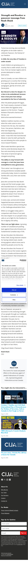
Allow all (14, 290)
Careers (3, 498)
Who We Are (4, 490)
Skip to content (22, 25)
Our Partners (4, 495)
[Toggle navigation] (25, 4)
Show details (20, 285)
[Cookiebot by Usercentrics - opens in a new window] (20, 260)
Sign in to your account (6, 553)
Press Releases (5, 513)
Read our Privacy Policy (6, 555)
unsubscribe (19, 544)
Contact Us (4, 501)
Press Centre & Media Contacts (9, 510)
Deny (14, 299)
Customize (13, 294)
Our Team (4, 492)
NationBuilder (10, 554)
